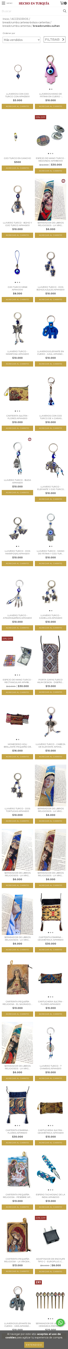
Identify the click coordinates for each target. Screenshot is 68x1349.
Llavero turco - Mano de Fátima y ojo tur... (50, 552)
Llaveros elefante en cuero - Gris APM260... (17, 1324)
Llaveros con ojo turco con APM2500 (17, 95)
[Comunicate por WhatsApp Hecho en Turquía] (60, 1322)
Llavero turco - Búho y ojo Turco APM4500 (17, 224)
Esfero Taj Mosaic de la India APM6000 (50, 1195)
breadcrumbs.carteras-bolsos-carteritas (26, 22)
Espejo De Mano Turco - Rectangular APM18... (17, 681)
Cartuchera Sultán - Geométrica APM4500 (51, 1131)
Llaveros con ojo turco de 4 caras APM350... (50, 417)
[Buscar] (64, 11)
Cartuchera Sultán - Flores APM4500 (50, 1002)
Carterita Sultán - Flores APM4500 (17, 417)
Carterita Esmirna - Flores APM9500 (17, 1131)
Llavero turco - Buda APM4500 (17, 481)
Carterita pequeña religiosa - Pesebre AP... (17, 1195)
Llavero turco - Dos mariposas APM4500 (17, 552)
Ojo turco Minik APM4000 (17, 288)
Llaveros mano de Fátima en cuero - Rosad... (50, 95)
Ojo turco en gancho (17, 158)
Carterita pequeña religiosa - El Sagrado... (17, 1002)
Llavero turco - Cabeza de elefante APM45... (50, 745)
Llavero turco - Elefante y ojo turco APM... (50, 488)
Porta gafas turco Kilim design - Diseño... (50, 681)
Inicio (6, 19)
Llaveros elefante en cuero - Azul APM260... (50, 352)
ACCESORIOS (19, 19)
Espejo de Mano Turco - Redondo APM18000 (50, 159)
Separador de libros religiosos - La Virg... (50, 224)
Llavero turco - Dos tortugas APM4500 (17, 809)
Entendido (34, 1344)
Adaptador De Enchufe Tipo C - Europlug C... (50, 1260)
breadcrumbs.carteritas (17, 25)
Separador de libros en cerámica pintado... (50, 1324)
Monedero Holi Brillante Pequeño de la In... (17, 745)
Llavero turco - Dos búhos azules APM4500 (51, 288)
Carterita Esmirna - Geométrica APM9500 (50, 938)
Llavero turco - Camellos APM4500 (50, 616)
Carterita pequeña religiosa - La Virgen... (17, 1260)
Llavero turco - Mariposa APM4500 (17, 352)
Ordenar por (9, 33)
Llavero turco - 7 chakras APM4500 (51, 1067)
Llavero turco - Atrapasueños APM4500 (17, 616)
